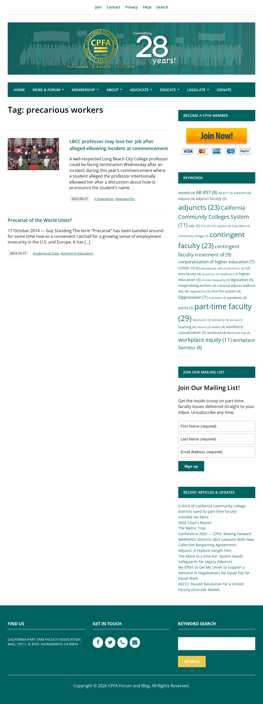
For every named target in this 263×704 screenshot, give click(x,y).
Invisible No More (193, 517)
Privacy (131, 7)
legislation (241, 279)
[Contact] (135, 642)
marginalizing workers (197, 285)
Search (162, 7)
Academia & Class (46, 253)
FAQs (147, 7)
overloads (217, 298)
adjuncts (199, 207)
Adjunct (186, 198)
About (113, 89)
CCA (205, 226)
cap (194, 225)
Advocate (139, 89)
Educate (168, 89)
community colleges (193, 236)
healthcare (229, 274)
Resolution (202, 320)
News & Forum (46, 89)
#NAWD (186, 192)
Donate (224, 89)
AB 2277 (225, 193)
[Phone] (122, 642)
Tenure (203, 327)
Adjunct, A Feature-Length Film (204, 550)
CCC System (221, 226)
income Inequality (215, 280)
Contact (113, 7)
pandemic (237, 297)
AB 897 (206, 192)
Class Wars (241, 226)
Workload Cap (238, 333)
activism (242, 192)
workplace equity (205, 339)
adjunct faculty (211, 198)
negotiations (200, 291)
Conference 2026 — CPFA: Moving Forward (214, 533)
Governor (210, 274)
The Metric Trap (192, 528)
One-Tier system (226, 291)
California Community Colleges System (213, 216)
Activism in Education (77, 253)
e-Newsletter (104, 198)
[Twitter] (110, 642)
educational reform (215, 268)
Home (19, 89)
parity (185, 307)
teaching (187, 327)
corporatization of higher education (216, 262)
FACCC (237, 268)
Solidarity (220, 320)
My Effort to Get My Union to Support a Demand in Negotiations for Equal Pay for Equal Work (214, 573)
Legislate (196, 89)
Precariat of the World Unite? (40, 220)
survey (236, 320)
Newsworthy (125, 198)
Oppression (193, 297)
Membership (83, 89)
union (218, 327)
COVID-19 (189, 268)
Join (98, 7)
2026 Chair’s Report (195, 522)
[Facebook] (98, 642)
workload (216, 332)
